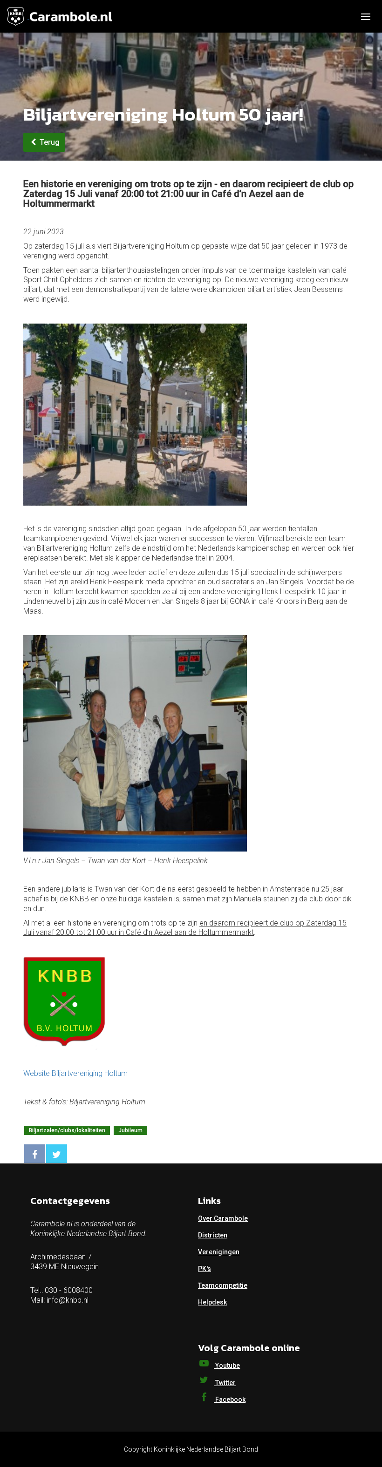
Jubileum (130, 1130)
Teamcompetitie (222, 1285)
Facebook (230, 1399)
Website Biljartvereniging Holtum (75, 1073)
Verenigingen (218, 1252)
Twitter (225, 1382)
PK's (204, 1268)
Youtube (227, 1365)
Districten (212, 1235)
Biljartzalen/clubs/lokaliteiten (67, 1130)
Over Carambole (223, 1218)
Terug (49, 142)
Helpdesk (212, 1302)
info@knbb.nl (68, 1300)
